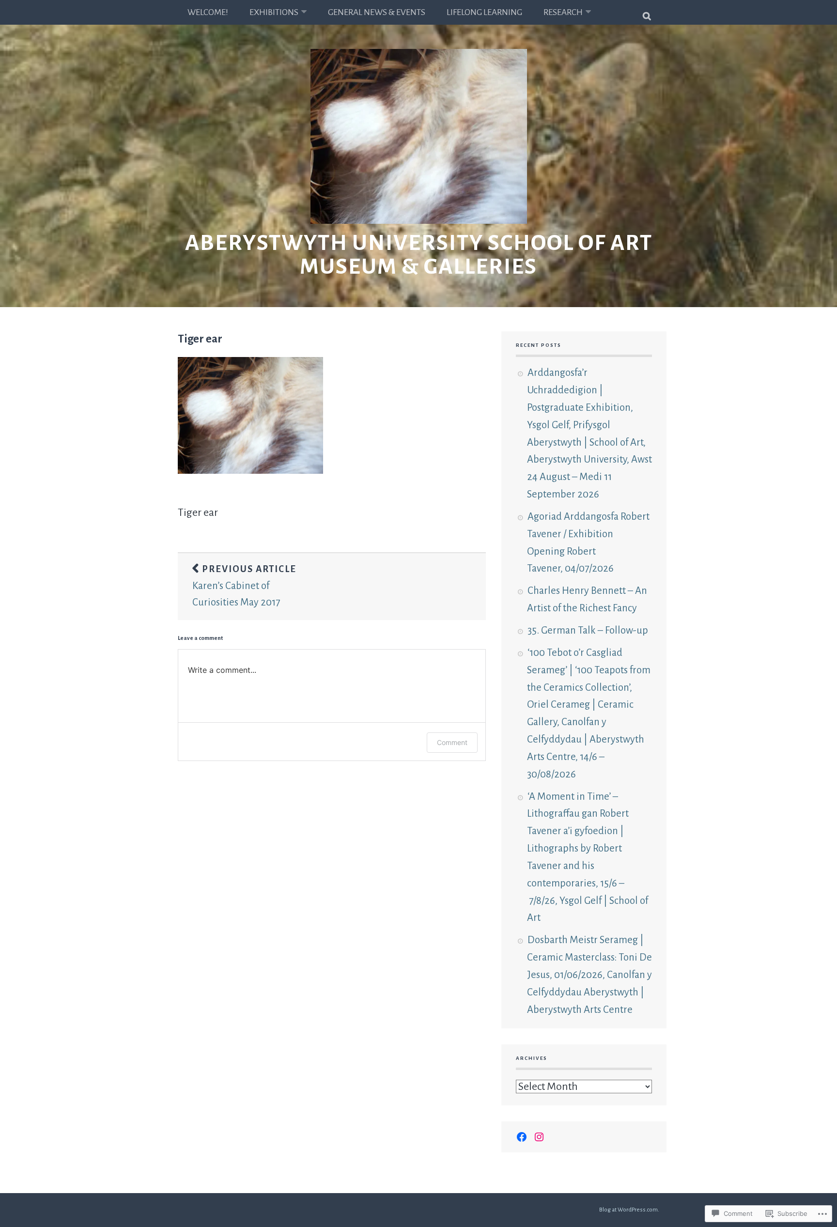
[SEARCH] (647, 12)
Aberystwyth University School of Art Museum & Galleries (418, 255)
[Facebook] (521, 1137)
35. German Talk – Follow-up (587, 630)
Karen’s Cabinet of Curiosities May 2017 (244, 585)
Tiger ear (200, 339)
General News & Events (376, 12)
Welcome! (207, 12)
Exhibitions (273, 12)
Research (563, 12)
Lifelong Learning (484, 12)
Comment (452, 742)
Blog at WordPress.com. (629, 1210)
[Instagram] (539, 1137)
